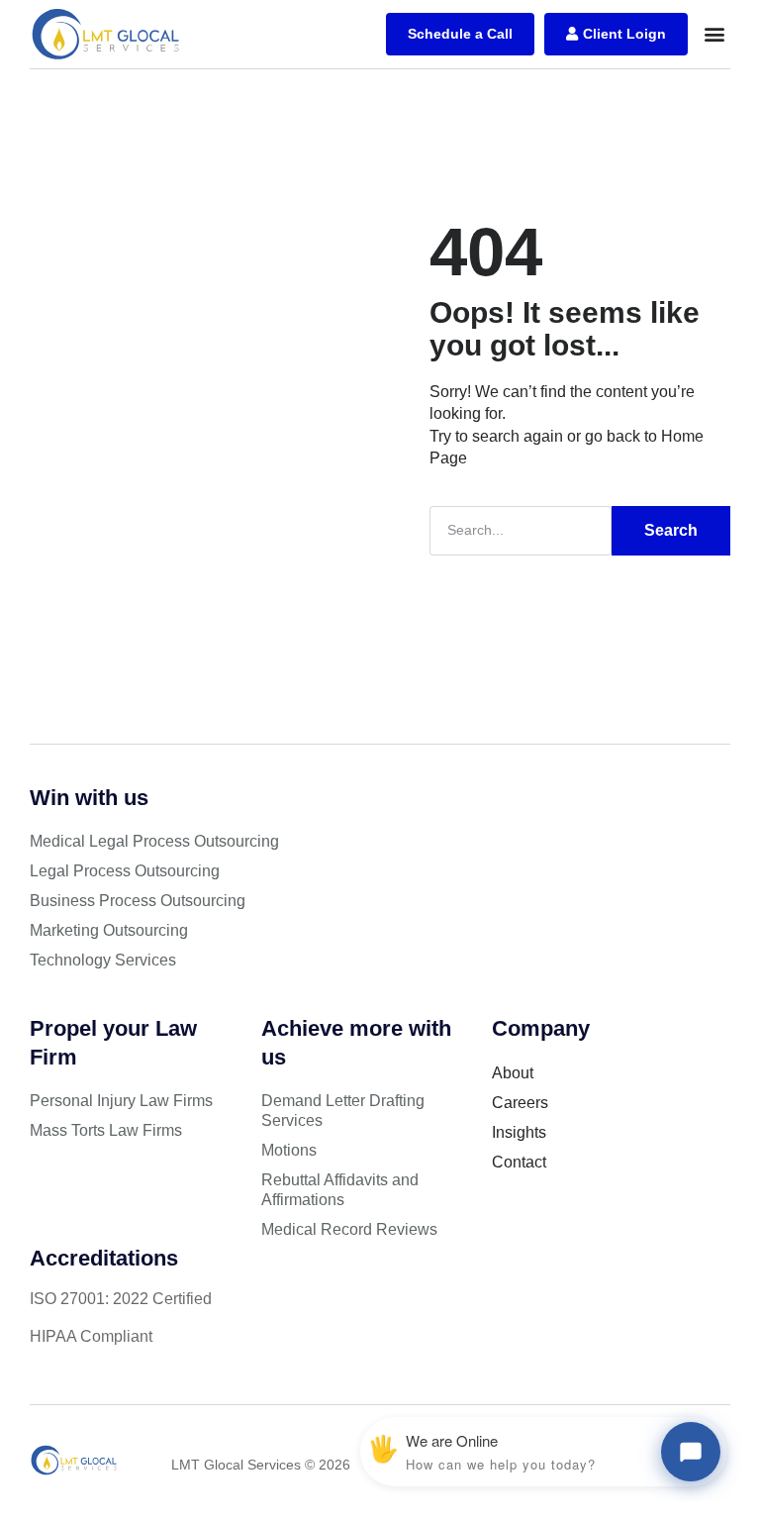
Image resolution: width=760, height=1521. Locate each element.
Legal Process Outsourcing (125, 870)
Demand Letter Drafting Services (343, 1110)
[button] (714, 34)
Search (671, 530)
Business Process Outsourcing (137, 900)
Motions (289, 1150)
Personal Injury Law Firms (121, 1100)
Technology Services (103, 960)
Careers (520, 1102)
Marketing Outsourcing (109, 930)
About (512, 1073)
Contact (519, 1162)
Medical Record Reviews (349, 1229)
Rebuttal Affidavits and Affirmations (340, 1189)
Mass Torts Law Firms (106, 1130)
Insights (519, 1132)
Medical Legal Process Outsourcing (154, 841)
